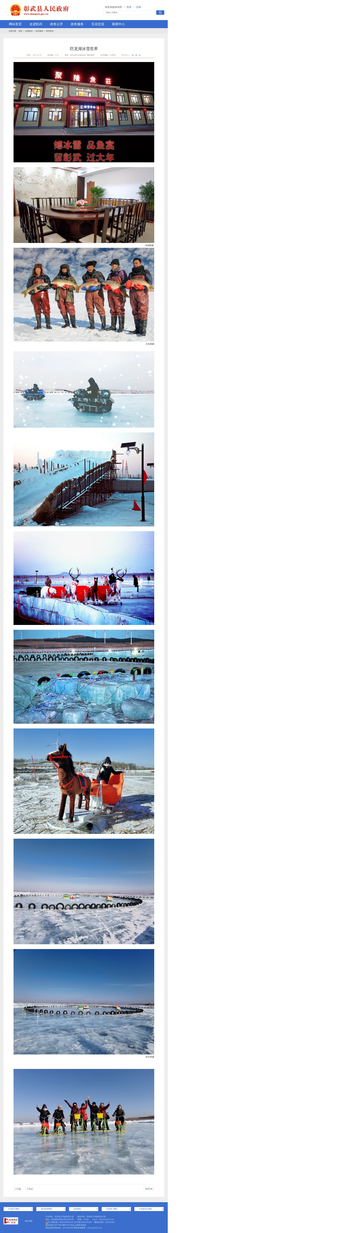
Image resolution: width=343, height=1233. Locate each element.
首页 (20, 31)
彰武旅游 (39, 31)
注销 (138, 7)
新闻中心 (118, 24)
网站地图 (28, 1221)
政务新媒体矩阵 (113, 7)
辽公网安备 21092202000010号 (60, 1222)
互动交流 (97, 24)
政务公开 (56, 24)
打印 (17, 1189)
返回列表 (149, 1189)
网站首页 (15, 24)
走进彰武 (35, 24)
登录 (129, 7)
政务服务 (77, 24)
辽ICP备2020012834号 (83, 1222)
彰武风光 (50, 31)
